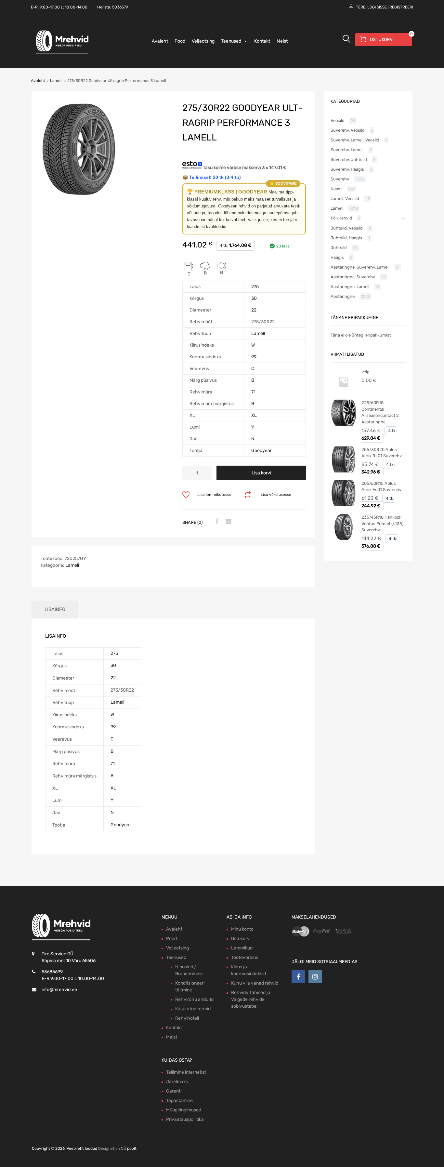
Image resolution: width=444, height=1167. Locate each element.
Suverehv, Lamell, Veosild (355, 140)
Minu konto (242, 929)
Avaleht (160, 41)
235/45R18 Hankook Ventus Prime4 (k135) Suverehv (382, 523)
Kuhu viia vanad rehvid (254, 983)
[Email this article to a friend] (227, 522)
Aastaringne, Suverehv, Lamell (360, 267)
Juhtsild (339, 247)
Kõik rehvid (341, 218)
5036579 (120, 7)
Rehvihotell (187, 1018)
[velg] (344, 393)
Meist (282, 41)
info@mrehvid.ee (59, 989)
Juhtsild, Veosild (347, 228)
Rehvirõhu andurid (194, 999)
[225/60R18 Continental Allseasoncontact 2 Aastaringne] (344, 424)
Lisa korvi (261, 473)
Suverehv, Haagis (347, 169)
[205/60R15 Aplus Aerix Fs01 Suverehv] (344, 504)
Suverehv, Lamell (347, 149)
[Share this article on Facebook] (216, 522)
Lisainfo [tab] (55, 609)
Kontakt (262, 41)
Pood (180, 41)
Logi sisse (377, 7)
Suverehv (340, 179)
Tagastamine (179, 1100)
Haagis (337, 257)
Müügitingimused (183, 1110)
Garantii (174, 1091)
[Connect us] (298, 977)
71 (253, 392)
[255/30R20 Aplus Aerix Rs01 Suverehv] (344, 471)
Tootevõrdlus (244, 957)
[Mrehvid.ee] (61, 54)
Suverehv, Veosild (348, 130)
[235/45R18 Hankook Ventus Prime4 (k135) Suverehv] (344, 538)
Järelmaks (177, 1081)
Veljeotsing (203, 41)
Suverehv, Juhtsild (349, 159)
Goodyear (261, 450)
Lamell (56, 80)
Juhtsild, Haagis (346, 237)
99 (253, 357)
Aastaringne (343, 296)
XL (254, 415)
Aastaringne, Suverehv (353, 276)
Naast (336, 188)
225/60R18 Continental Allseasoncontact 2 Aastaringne (380, 412)
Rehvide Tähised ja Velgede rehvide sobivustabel (250, 999)
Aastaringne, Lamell (350, 286)
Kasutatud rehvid (193, 1009)
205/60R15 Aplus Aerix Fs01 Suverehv (381, 486)
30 (254, 298)
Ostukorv (240, 938)
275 (255, 286)
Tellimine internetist (186, 1072)
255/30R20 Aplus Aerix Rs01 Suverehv (381, 452)
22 (253, 310)
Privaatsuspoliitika (185, 1119)
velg (365, 371)
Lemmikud (242, 948)
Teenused (231, 41)
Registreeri (401, 7)
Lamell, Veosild (345, 198)
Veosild (338, 120)
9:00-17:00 (50, 7)
